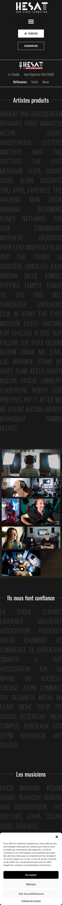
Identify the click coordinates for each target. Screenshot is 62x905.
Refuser (31, 884)
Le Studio (13, 74)
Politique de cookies (31, 901)
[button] (57, 837)
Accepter (31, 875)
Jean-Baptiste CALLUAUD (39, 74)
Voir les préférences (31, 893)
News (46, 81)
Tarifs (34, 81)
